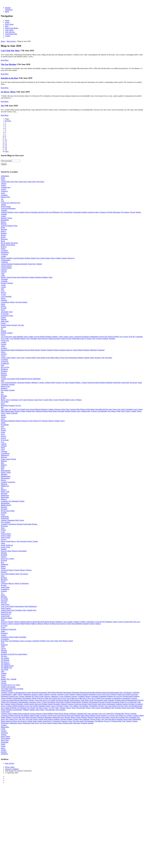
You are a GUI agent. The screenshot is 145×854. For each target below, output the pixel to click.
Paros (62, 358)
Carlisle (19, 694)
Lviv (13, 685)
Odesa (18, 685)
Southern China (47, 277)
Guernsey (4, 270)
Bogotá (3, 283)
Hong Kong (17, 277)
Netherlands (5, 518)
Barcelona (40, 622)
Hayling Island (127, 696)
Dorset (103, 694)
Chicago (3, 271)
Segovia (63, 624)
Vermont (129, 721)
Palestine (4, 553)
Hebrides (9, 698)
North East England (62, 700)
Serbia (3, 595)
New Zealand (5, 522)
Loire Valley (5, 338)
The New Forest (122, 706)
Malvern (17, 700)
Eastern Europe (6, 325)
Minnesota (40, 717)
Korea (3, 432)
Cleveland (4, 279)
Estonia (3, 317)
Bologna (4, 233)
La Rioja (10, 624)
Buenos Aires (5, 197)
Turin (123, 411)
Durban (11, 606)
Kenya (3, 428)
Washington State (28, 723)
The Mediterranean (7, 666)
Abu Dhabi (4, 689)
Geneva (22, 641)
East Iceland (11, 379)
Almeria (16, 622)
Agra (2, 382)
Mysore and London (8, 511)
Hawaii (63, 715)
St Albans (131, 704)
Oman (3, 543)
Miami (28, 717)
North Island (27, 524)
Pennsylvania (127, 719)
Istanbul (3, 679)
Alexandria (4, 312)
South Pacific (5, 616)
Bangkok (4, 654)
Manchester (24, 700)
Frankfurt (50, 350)
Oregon (92, 719)
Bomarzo (44, 409)
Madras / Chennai (81, 382)
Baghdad (4, 396)
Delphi (33, 358)
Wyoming (83, 723)
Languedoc (139, 336)
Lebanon (4, 446)
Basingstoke (43, 692)
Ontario (47, 258)
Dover (108, 694)
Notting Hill (5, 702)
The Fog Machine (8, 64)
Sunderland (42, 706)
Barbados (10, 264)
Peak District (60, 702)
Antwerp (4, 226)
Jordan (3, 423)
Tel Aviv (18, 405)
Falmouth (28, 696)
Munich (80, 350)
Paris (39, 338)
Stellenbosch (32, 606)
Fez (10, 501)
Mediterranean (6, 476)
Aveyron (37, 336)
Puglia (50, 411)
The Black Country (62, 706)
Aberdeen (4, 692)
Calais (60, 336)
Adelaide (4, 212)
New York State (27, 719)
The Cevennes (97, 338)
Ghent (15, 226)
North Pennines (75, 700)
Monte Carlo (5, 491)
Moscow (11, 583)
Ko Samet (18, 654)
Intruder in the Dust (9, 78)
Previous (8, 121)
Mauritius (4, 474)
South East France (54, 338)
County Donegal (27, 400)
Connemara (14, 400)
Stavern (29, 541)
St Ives (3, 627)
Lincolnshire (126, 698)
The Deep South (78, 721)
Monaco (23, 338)
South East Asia (15, 203)
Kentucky (104, 715)
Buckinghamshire (113, 692)
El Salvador (5, 314)
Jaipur (67, 382)
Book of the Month (11, 28)
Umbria (133, 411)
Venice (3, 413)
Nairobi (3, 430)
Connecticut (5, 715)
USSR (3, 729)
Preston (122, 702)
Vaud (60, 641)
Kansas (98, 715)
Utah (123, 721)
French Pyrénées (113, 336)
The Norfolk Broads (135, 706)
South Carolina (37, 721)
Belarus (3, 222)
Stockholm (22, 637)
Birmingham (67, 692)
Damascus (4, 645)
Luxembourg (5, 453)
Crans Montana (14, 641)
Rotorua (34, 524)
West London (95, 708)
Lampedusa (129, 409)
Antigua (3, 264)
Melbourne (56, 212)
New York (18, 719)
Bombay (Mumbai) (31, 382)
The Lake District (111, 706)
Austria (3, 216)
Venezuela (4, 733)
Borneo (3, 235)
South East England (80, 704)
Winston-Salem (68, 723)
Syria (2, 643)
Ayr (2, 593)
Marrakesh (15, 501)
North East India (93, 382)
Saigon (7, 736)
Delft (17, 520)
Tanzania (4, 650)
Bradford (93, 692)
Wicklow (79, 400)
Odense (12, 302)
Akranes (3, 379)
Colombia (4, 281)
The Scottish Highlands (9, 708)
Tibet (2, 671)
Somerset (71, 704)
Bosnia (3, 237)
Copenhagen (5, 302)
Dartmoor (85, 694)
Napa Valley (105, 717)
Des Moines (25, 715)
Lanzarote (16, 624)
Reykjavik (28, 379)
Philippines (4, 564)
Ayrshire (29, 692)
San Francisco (22, 721)
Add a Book (9, 30)
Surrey (48, 706)
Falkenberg (4, 637)
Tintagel (62, 708)
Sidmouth (64, 704)
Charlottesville (119, 713)
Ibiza (131, 622)
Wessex (88, 708)
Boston (66, 713)
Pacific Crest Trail (102, 719)
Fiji (2, 329)
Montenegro (5, 495)
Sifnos (92, 358)
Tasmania (103, 212)
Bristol (105, 692)
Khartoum (4, 633)
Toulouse (105, 338)
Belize (3, 227)
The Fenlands (83, 706)
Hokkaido (11, 421)
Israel (2, 403)
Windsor (32, 710)
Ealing (119, 694)
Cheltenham (27, 694)
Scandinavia (5, 589)
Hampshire (95, 696)
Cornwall (53, 694)
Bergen (3, 541)
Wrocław (29, 570)
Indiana (92, 715)
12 (6, 144)
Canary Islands (67, 622)
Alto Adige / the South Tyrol (10, 409)
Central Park (109, 713)
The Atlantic (5, 658)
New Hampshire (130, 717)
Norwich (141, 700)
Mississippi (48, 717)
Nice (28, 338)
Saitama (57, 421)
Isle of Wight (96, 698)
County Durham (69, 694)
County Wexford (59, 400)
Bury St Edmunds (126, 692)
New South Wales (66, 212)
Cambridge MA (81, 713)
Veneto (139, 411)
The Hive (101, 706)
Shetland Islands (47, 704)
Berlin (32, 350)
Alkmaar (4, 520)
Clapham (46, 694)
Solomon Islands (6, 618)
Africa (3, 180)
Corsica (70, 336)
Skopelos (98, 358)
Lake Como (112, 409)
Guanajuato (11, 482)
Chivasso (57, 409)
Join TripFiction (77, 834)
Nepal (3, 514)
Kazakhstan (5, 425)
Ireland (3, 398)
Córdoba (83, 622)
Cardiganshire (5, 260)
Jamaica (3, 417)
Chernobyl (4, 583)
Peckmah (4, 560)
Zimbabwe (4, 754)
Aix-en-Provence (6, 336)
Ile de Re (132, 336)
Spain (3, 620)
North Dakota (48, 719)
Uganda (3, 681)
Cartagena (9, 283)
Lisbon (6, 574)
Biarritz (42, 336)
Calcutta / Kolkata (44, 382)
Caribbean (4, 262)
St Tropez (88, 338)
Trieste (118, 411)
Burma (3, 248)
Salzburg (4, 218)
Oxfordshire (51, 702)
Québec (58, 258)
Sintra (17, 574)
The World (4, 669)
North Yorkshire (108, 700)
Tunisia (3, 675)
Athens (13, 358)
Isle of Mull (79, 698)
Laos (2, 442)
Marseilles (16, 338)
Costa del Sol (99, 622)
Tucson (106, 721)
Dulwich (114, 694)
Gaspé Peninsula (18, 258)
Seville (68, 624)
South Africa (31, 182)
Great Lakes (57, 715)
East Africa (14, 182)
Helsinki (3, 333)
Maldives (4, 461)
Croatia (3, 287)
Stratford (15, 706)
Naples (23, 411)
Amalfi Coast (24, 409)
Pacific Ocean (5, 547)
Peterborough (93, 702)
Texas (70, 721)
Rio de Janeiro (6, 243)
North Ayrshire (6, 535)
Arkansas (39, 713)
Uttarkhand (4, 384)
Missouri (67, 717)
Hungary (4, 373)
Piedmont (39, 411)
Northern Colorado (59, 719)
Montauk (90, 717)
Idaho (83, 715)
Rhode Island (5, 721)
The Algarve (24, 574)
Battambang (5, 252)
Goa (62, 382)
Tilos (103, 358)
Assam (7, 382)
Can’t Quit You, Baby (10, 50)
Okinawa (51, 421)
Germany (4, 348)
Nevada (112, 717)
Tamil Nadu (125, 382)
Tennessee (64, 721)
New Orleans (9, 719)
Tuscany (128, 411)
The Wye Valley (54, 708)
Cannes (65, 336)
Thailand (4, 652)
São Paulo (14, 243)
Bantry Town (5, 400)
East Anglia (126, 694)
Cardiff (14, 694)
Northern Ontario (30, 258)
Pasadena (119, 719)
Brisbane (10, 212)
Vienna (9, 218)
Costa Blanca (90, 622)
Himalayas (4, 369)
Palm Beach (112, 719)
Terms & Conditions (12, 769)
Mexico (3, 480)
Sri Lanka (4, 625)
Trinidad (39, 264)
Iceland (3, 377)
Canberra (21, 212)
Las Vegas (111, 715)
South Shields (92, 704)
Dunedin (20, 524)
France (3, 335)
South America (6, 608)
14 (6, 147)
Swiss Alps (50, 641)
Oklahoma (86, 719)
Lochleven (4, 700)
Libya (3, 449)
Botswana (4, 239)
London (11, 700)
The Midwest (99, 721)
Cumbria (78, 694)
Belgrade (4, 597)
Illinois (87, 715)
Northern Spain (55, 624)
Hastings (110, 696)
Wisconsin (76, 723)
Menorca (40, 624)
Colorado (133, 713)
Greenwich (4, 361)
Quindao (32, 277)
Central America (6, 266)
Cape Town (5, 606)
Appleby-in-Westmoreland (16, 692)
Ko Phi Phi (11, 654)
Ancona (32, 409)
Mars (2, 469)
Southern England (122, 704)
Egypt (3, 310)
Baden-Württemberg (17, 350)
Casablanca (4, 501)
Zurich (70, 641)
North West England (96, 700)
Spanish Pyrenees (89, 624)
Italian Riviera (103, 409)
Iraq (2, 394)
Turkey (3, 677)
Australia (4, 210)
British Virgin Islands (8, 245)
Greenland (4, 359)
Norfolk (53, 700)
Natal (26, 606)
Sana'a (3, 748)
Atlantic (3, 204)
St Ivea (3, 706)
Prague (3, 298)
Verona (8, 413)
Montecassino (9, 411)
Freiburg (56, 350)
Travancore (133, 382)
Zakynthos (108, 358)
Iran (2, 392)
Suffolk (35, 706)
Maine (141, 715)
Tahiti (3, 646)
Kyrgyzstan (5, 440)
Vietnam (3, 734)
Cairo (10, 312)
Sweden (3, 635)
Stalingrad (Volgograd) (8, 629)
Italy (2, 407)
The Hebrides (93, 706)
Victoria (132, 212)
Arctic (3, 193)
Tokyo (62, 421)
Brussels (10, 226)
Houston (77, 715)
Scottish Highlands (17, 704)
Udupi (140, 382)
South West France (78, 338)
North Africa (23, 182)
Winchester (4, 742)
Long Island (119, 715)
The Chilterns (74, 706)
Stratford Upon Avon (25, 706)
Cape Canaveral (92, 713)
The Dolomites (102, 411)
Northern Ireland (120, 700)
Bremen (37, 350)
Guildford (81, 696)
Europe (3, 323)
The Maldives (5, 664)
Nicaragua (4, 526)
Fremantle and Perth (37, 212)
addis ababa (5, 321)
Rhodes (80, 358)
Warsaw (22, 570)
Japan (3, 419)
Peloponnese (73, 358)
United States (5, 712)
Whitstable (138, 708)
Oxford (44, 702)
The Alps (21, 325)
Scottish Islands (29, 704)
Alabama (4, 713)
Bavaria (27, 350)
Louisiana (135, 715)
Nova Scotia (40, 258)
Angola (3, 189)
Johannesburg (19, 606)
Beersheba (4, 405)
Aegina (3, 358)
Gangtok (58, 382)
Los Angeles (128, 715)
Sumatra (12, 390)
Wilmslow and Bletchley (14, 710)
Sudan (3, 631)
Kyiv (10, 685)
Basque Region (50, 622)
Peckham (68, 702)
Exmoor (21, 696)
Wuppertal (101, 350)
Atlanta (44, 713)
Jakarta (6, 390)
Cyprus (3, 294)
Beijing (3, 277)
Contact (7, 36)
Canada (3, 256)
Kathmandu (5, 516)
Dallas (11, 715)
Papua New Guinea (7, 558)
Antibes (31, 336)
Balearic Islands (31, 622)
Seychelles (4, 599)
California (72, 713)
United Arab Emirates (8, 687)
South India (117, 382)
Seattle (30, 721)
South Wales (102, 704)
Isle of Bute (44, 698)
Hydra (48, 358)
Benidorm (58, 622)
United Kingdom (6, 690)
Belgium (4, 224)
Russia (3, 581)
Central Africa (5, 182)
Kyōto (31, 421)
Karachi (3, 551)
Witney (42, 710)
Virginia (134, 721)
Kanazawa (24, 421)
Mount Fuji (37, 421)
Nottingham (13, 702)
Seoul (3, 434)
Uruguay (4, 725)
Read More (4, 60)
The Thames (31, 708)
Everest (3, 327)
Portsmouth (115, 702)
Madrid (22, 624)
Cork (20, 400)
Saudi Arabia (5, 587)
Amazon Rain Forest (8, 610)
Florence (83, 409)
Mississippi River (58, 717)
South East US (6, 614)
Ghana (3, 352)
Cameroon (4, 254)
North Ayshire (5, 537)
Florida (36, 715)
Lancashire (108, 698)
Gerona (120, 622)
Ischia (88, 409)
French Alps (103, 336)
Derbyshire (92, 694)
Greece (3, 356)
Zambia (3, 750)
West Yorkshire (116, 708)
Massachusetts (5, 470)
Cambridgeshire (6, 694)
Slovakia (14, 325)
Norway (3, 539)
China (3, 275)
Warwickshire (80, 708)
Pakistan (3, 549)
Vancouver (70, 258)
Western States (57, 723)
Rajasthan (102, 382)
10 (6, 140)
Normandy (33, 338)
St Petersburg (24, 583)
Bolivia (3, 231)
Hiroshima (4, 421)
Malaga (28, 624)
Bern (6, 641)
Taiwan (3, 648)
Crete (22, 358)
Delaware (17, 715)
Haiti (2, 365)
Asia (2, 201)
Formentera (108, 622)
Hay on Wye (5, 367)
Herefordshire (17, 698)
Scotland (4, 591)
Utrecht (21, 520)
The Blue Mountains (113, 212)
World (3, 744)
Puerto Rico (32, 264)
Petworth (101, 702)
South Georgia (6, 206)
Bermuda (4, 229)
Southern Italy (85, 411)
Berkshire (59, 692)
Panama (3, 557)
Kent (2, 426)
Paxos (67, 358)
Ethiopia (3, 319)
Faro (2, 574)
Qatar (3, 576)
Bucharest (4, 579)
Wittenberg (93, 350)
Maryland (22, 717)
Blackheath (76, 692)
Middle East (5, 486)
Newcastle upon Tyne (42, 700)
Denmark (4, 300)
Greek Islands (40, 358)
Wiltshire (26, 710)
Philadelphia (136, 719)
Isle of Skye (87, 698)
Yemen (3, 746)
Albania (3, 183)
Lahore (9, 551)
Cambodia (4, 250)
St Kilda (8, 706)
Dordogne (85, 336)
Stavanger (23, 541)
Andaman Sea (5, 187)
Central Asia (5, 203)
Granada (126, 622)
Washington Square (15, 723)
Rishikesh (109, 382)
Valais (56, 641)
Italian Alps (94, 409)
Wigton (3, 710)
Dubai (3, 304)
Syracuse (94, 411)
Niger (3, 528)
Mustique (4, 507)
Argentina (4, 195)
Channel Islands (6, 268)
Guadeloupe (5, 363)
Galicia (115, 622)
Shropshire (56, 704)
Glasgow (4, 354)
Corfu (18, 358)
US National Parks (115, 721)
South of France (66, 338)
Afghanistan (5, 176)
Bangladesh (5, 220)
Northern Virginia (72, 719)
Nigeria (3, 530)
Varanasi (12, 384)
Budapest (4, 375)
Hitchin (34, 698)
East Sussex (134, 694)
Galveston (43, 715)
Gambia (3, 342)
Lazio (135, 409)
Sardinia (67, 411)
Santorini (87, 358)
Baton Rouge (58, 713)
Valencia (98, 624)
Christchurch (12, 524)
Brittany (55, 336)
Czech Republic (6, 296)
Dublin (67, 400)
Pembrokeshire (76, 702)
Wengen (65, 641)
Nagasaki (44, 421)
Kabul (3, 178)
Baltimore (50, 713)
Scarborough (132, 702)
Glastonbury (54, 696)
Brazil (3, 241)
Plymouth (108, 702)
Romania (4, 578)
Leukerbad (35, 641)
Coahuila (4, 482)
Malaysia (4, 457)
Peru (2, 562)
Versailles (112, 338)
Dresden (43, 350)
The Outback (125, 212)
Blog (6, 26)
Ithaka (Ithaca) (55, 358)
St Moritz (43, 641)
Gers (120, 336)
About (7, 22)
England (11, 696)
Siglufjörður (36, 379)
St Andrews (139, 704)
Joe (2, 105)
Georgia (3, 344)
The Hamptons (89, 721)
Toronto (64, 258)
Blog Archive (11, 41)
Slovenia (4, 602)
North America (6, 534)
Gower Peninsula (65, 696)
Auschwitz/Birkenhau (8, 208)
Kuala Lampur (6, 459)
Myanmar (4, 509)
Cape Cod (101, 713)
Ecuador (3, 308)
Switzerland (5, 639)
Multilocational (6, 505)
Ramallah (4, 555)
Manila (3, 566)
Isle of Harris (53, 698)
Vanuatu (3, 731)
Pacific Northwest (7, 545)
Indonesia (4, 388)
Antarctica (4, 191)
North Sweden (14, 637)
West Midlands (106, 708)
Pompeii (45, 411)
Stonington (57, 721)
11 (6, 142)
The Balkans (5, 660)
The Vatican (112, 411)
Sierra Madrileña (76, 624)
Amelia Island (17, 713)
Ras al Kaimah (18, 689)
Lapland (9, 333)
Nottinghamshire (23, 702)
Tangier (21, 501)
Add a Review (10, 32)
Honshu (18, 421)
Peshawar (15, 551)
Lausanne (28, 641)
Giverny (125, 336)
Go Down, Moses (8, 92)
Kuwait (3, 438)
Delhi (53, 382)
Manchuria (24, 277)
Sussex (53, 706)
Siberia (17, 583)
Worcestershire (50, 710)
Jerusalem (11, 405)
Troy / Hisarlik (11, 679)
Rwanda (3, 585)
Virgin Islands (5, 738)
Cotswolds (60, 694)
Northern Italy (30, 411)
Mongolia (4, 493)
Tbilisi (3, 346)
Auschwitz (4, 570)
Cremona (73, 409)
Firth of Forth (39, 696)
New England (120, 717)
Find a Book (9, 24)
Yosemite (90, 723)
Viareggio (14, 413)
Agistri (8, 358)
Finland (3, 331)
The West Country (42, 708)
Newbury (31, 700)
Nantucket (97, 717)
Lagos (3, 532)
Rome (55, 411)
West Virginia (47, 723)
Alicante (10, 622)
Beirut (3, 447)
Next (6, 151)
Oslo (18, 541)
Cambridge (135, 692)
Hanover (69, 350)
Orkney (38, 702)
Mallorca (4, 465)
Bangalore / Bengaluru (17, 382)
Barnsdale (35, 692)
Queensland (77, 212)
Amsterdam (11, 520)
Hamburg (62, 350)
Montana (84, 717)
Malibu (3, 717)
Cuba (2, 291)
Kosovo (3, 436)
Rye (126, 702)
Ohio (80, 719)
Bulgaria (4, 247)
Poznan (16, 570)
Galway (72, 400)
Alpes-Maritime (18, 336)
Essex (16, 696)
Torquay (68, 708)
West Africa (40, 182)
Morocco (4, 499)
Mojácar (46, 624)
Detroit (31, 715)
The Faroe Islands (21, 302)
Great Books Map (11, 34)
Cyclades (28, 358)
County (3, 285)
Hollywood (70, 715)
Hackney (88, 696)
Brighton (99, 692)
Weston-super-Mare (128, 708)
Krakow (11, 570)
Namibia (4, 513)
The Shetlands (22, 708)
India (2, 381)
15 (6, 149)
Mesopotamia (5, 478)
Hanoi (3, 736)
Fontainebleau (94, 336)
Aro (2, 199)
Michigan (4, 484)
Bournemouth (84, 692)
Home (7, 20)
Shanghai (38, 277)
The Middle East (6, 668)
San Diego (13, 721)
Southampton (110, 704)
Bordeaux (49, 336)
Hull (38, 698)
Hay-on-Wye (117, 696)
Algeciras (4, 622)
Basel (3, 641)
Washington (5, 723)
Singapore (4, 601)
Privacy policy (10, 767)
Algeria (3, 185)
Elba (78, 409)
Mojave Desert (76, 717)
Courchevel (78, 336)
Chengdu (9, 277)
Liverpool (133, 698)
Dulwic (3, 306)
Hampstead (103, 696)
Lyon (11, 338)
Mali (2, 463)
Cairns (16, 212)
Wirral (37, 710)
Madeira (12, 574)
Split (2, 289)
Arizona (32, 713)
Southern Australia (87, 212)
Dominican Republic (20, 264)
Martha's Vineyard (12, 717)
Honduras (4, 371)
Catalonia (76, 622)
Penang (13, 459)
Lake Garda (121, 409)
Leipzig (75, 350)
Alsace (25, 336)
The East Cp (5, 662)
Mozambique (5, 503)
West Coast (38, 723)
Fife (32, 696)
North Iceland (20, 379)
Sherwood (37, 704)
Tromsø (35, 541)
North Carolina (38, 719)
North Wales (84, 700)
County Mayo (48, 400)
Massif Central (6, 472)
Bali (2, 390)
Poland (3, 568)
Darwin (27, 212)
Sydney (96, 212)
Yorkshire (62, 710)
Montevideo (5, 497)
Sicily (79, 411)
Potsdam (86, 350)
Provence (45, 338)
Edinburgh (4, 696)
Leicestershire (116, 698)
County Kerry (38, 400)
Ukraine (3, 683)
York (57, 710)
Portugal (3, 572)
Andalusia (22, 622)
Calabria (51, 409)
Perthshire (85, 702)
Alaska (9, 713)
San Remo (60, 411)
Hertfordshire (26, 698)
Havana (3, 292)
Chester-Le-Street (37, 694)
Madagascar (5, 455)
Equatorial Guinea (7, 315)
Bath (49, 692)
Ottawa (53, 258)
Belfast (53, 692)
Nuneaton (32, 702)
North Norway (11, 541)
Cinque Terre (65, 409)
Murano (17, 411)
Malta (3, 467)
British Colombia (6, 258)
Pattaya (24, 654)
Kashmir (72, 382)
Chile (2, 273)
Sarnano (73, 411)
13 (6, 146)
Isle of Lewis (62, 698)
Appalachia (26, 713)
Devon (98, 694)
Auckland (4, 524)
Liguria (140, 409)
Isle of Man (4, 402)
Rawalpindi (22, 551)
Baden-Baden (5, 350)
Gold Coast (48, 212)
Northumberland (131, 700)
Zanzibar (4, 752)
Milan (3, 411)
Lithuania (4, 451)
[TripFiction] (11, 4)
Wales (74, 708)
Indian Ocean (5, 386)
